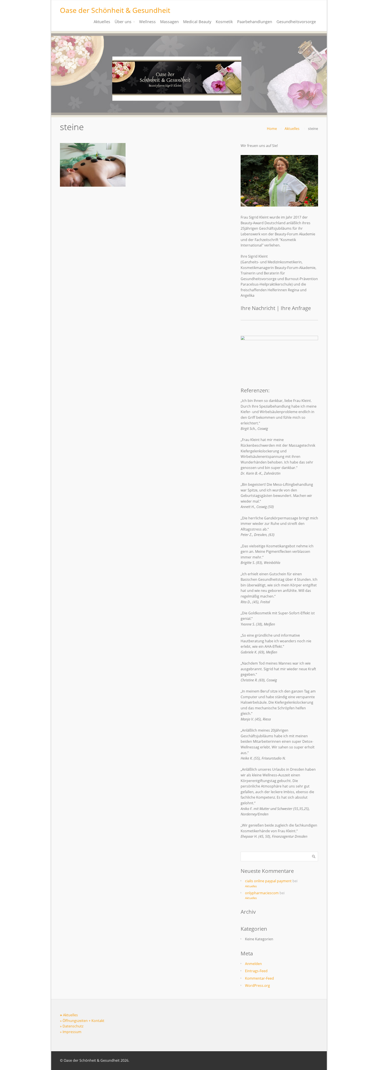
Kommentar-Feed (259, 978)
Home (272, 128)
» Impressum (70, 1031)
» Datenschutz (71, 1026)
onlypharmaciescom (262, 893)
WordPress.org (257, 985)
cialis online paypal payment (268, 881)
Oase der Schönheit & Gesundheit (115, 10)
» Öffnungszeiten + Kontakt (82, 1020)
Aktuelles (292, 128)
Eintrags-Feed (256, 970)
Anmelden (253, 963)
